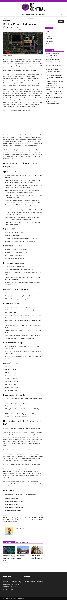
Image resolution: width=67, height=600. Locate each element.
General (28, 14)
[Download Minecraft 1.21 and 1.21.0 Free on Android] (23, 550)
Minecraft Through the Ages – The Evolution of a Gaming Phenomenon (54, 61)
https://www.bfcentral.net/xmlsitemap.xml (35, 581)
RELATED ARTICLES (9, 542)
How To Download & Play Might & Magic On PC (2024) (34, 518)
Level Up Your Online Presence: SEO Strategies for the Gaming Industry (54, 77)
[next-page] (7, 563)
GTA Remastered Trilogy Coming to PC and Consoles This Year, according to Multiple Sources (12, 519)
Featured (48, 31)
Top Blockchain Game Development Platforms (52, 102)
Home (23, 14)
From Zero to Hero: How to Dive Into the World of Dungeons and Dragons (54, 97)
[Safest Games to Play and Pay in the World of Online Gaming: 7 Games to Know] (9, 550)
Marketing (34, 14)
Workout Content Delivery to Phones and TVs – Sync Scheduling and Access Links (53, 55)
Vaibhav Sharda (8, 29)
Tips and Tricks (50, 41)
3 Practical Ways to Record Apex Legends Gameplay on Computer (36, 557)
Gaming (48, 34)
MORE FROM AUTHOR (22, 542)
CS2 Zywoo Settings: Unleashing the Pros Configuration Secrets (54, 92)
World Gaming (42, 14)
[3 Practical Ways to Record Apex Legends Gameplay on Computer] (37, 550)
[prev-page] (4, 563)
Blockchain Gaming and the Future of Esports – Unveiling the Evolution (54, 87)
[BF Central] (33, 7)
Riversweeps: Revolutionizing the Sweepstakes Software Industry (54, 66)
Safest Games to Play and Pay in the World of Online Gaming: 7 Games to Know (54, 71)
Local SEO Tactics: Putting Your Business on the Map (54, 82)
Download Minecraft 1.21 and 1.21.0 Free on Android (22, 557)
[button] (62, 14)
